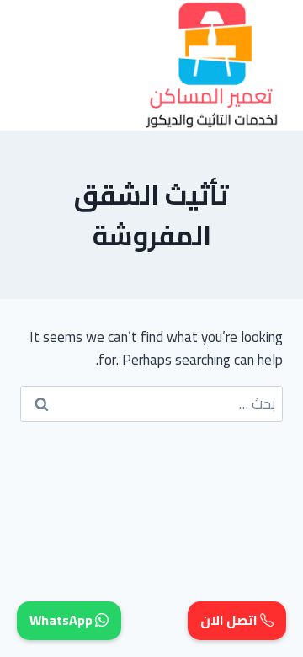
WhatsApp (62, 621)
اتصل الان (230, 621)
